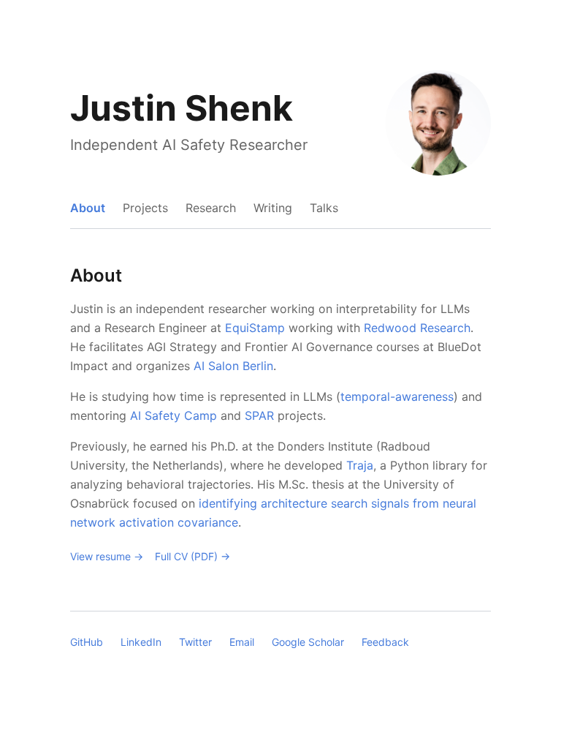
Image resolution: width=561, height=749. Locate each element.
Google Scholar (308, 642)
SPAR (259, 415)
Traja (359, 465)
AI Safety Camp (173, 415)
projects (145, 207)
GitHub (86, 642)
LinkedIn (141, 642)
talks (324, 207)
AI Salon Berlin (233, 365)
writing (272, 207)
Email (241, 642)
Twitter (195, 642)
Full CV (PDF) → (192, 556)
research (211, 207)
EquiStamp (255, 327)
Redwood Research (417, 327)
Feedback (385, 642)
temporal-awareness (397, 396)
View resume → (106, 556)
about (87, 207)
